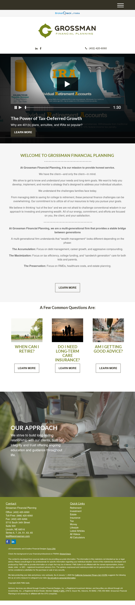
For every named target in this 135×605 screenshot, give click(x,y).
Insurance (75, 517)
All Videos (75, 534)
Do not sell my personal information (62, 577)
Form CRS (51, 548)
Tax (72, 521)
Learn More (23, 132)
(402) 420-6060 (98, 48)
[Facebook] (40, 48)
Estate (73, 514)
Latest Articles (77, 530)
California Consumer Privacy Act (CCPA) (91, 575)
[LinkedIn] (36, 48)
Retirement (75, 507)
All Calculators (77, 537)
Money (73, 524)
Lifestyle (74, 527)
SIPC (62, 590)
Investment (75, 511)
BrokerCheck (65, 553)
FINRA (56, 590)
